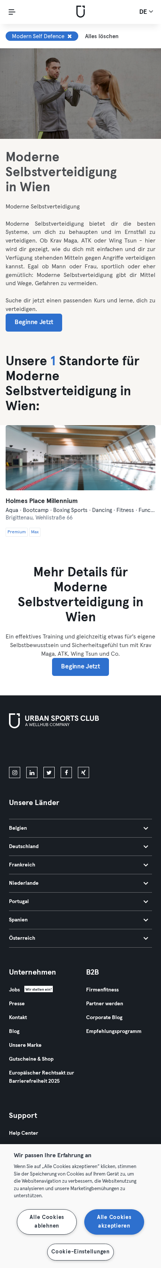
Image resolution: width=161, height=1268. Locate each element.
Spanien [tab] (18, 920)
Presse (17, 1003)
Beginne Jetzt (80, 667)
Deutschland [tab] (24, 846)
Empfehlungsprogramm (114, 1031)
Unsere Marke (25, 1045)
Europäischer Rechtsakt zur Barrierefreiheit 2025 (41, 1077)
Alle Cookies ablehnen (47, 1222)
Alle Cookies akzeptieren (114, 1222)
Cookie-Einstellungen (80, 1252)
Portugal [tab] (19, 901)
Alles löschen (102, 36)
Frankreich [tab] (22, 865)
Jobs (14, 990)
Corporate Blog (104, 1017)
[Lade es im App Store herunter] (34, 749)
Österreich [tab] (22, 938)
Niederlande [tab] (24, 883)
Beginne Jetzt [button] (34, 322)
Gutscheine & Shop (31, 1059)
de (144, 12)
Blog (14, 1031)
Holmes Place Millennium (42, 501)
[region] (80, 1206)
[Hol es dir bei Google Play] (89, 749)
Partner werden (104, 1003)
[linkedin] (31, 772)
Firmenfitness (102, 990)
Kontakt (18, 1017)
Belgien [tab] (18, 828)
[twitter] (49, 772)
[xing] (83, 772)
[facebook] (66, 772)
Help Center (23, 1133)
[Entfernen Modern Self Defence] (69, 36)
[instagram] (14, 772)
